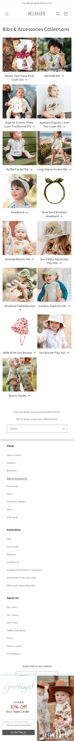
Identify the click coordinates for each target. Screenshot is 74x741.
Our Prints (12, 622)
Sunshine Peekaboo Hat (19, 306)
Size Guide (12, 546)
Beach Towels (17, 395)
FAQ (9, 538)
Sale (9, 509)
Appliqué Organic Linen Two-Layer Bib (54, 124)
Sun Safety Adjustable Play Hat (54, 261)
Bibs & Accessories (17, 478)
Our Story (12, 607)
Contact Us (13, 562)
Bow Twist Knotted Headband (54, 214)
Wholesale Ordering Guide (21, 577)
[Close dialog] (71, 678)
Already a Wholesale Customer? (24, 569)
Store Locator (14, 646)
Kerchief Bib (52, 76)
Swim (10, 493)
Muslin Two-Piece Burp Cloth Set (19, 77)
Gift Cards (12, 517)
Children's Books (16, 501)
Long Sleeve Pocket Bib (52, 169)
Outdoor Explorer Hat (52, 306)
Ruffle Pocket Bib (18, 169)
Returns (11, 554)
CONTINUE (18, 732)
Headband (17, 212)
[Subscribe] (63, 429)
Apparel (11, 462)
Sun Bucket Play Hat (52, 353)
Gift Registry (13, 653)
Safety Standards (16, 630)
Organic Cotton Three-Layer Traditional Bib (19, 124)
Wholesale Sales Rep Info (21, 585)
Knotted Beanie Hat (17, 259)
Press (10, 638)
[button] (7, 14)
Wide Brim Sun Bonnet (17, 353)
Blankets (12, 470)
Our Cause (12, 614)
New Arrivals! (14, 455)
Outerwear (13, 486)
